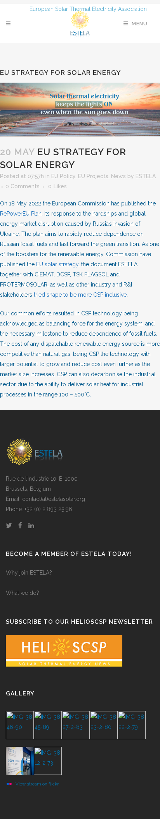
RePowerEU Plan (21, 213)
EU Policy (63, 176)
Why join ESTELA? (29, 573)
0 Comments (22, 186)
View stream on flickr (37, 784)
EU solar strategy (57, 264)
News (118, 176)
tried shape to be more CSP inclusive (80, 295)
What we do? (22, 593)
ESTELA (146, 176)
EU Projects (93, 176)
